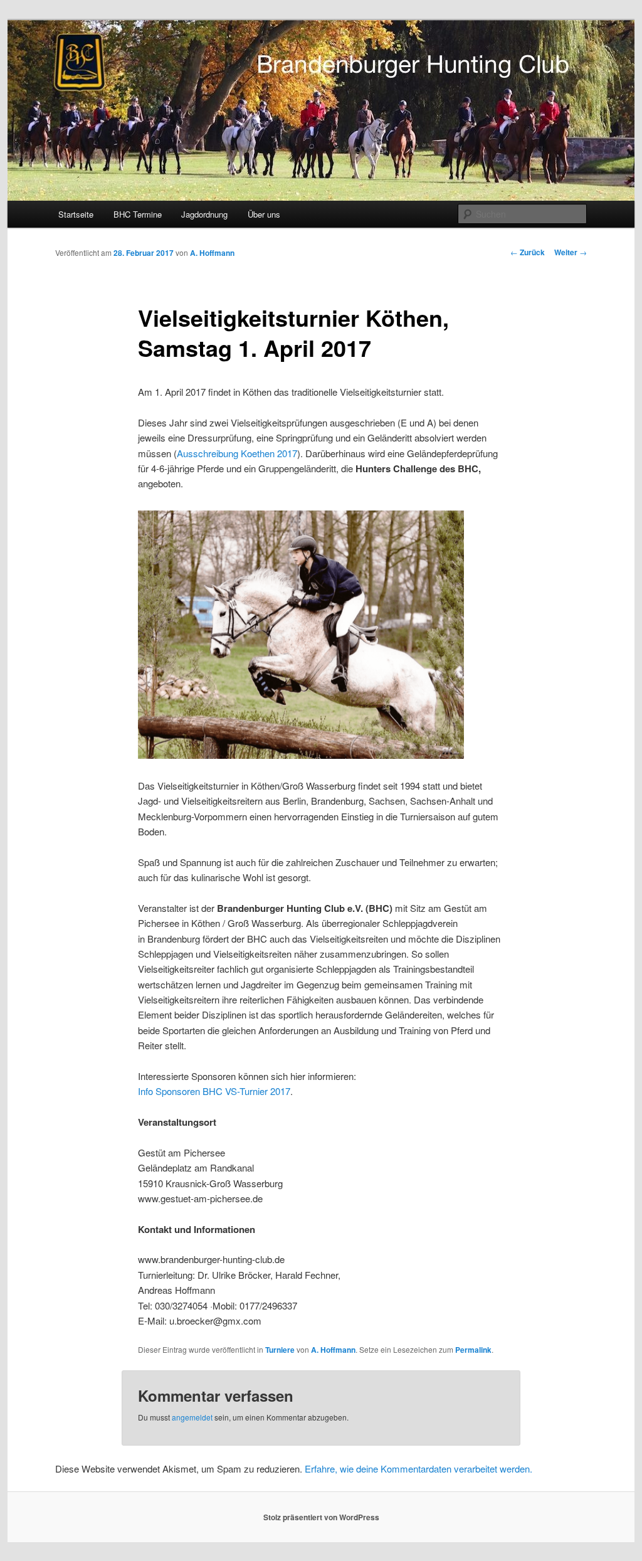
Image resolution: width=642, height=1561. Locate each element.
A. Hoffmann (212, 252)
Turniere (280, 1349)
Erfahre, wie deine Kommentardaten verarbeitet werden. (418, 1468)
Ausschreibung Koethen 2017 (237, 453)
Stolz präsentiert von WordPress (321, 1517)
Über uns (264, 214)
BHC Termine (137, 214)
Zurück (527, 252)
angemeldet (192, 1417)
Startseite (75, 214)
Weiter (570, 252)
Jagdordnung (204, 214)
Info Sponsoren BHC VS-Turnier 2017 (214, 1091)
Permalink (473, 1349)
